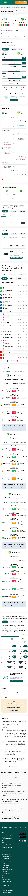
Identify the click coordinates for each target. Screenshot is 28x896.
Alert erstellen (14, 100)
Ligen (3, 852)
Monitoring (4, 871)
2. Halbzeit (22, 211)
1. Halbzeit (12, 45)
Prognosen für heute (7, 888)
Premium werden (14, 710)
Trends (23, 36)
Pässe (20, 49)
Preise (3, 863)
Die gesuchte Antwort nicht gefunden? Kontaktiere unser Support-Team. (14, 776)
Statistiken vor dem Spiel (11, 36)
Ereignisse (5, 691)
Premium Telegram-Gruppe (6, 882)
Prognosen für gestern (7, 892)
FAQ (3, 842)
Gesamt (5, 45)
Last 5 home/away (19, 371)
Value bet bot (5, 873)
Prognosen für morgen (7, 890)
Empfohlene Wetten (7, 861)
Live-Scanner (5, 867)
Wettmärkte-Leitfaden (7, 845)
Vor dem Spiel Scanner (7, 869)
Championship (7, 7)
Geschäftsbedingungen (8, 835)
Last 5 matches (7, 371)
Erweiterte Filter (6, 854)
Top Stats (5, 49)
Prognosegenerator (7, 856)
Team (17, 691)
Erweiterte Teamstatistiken (6, 878)
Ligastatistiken (5, 858)
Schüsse (14, 49)
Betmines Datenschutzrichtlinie (7, 837)
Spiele (2, 7)
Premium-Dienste (6, 865)
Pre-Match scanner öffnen (16, 257)
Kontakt (4, 840)
